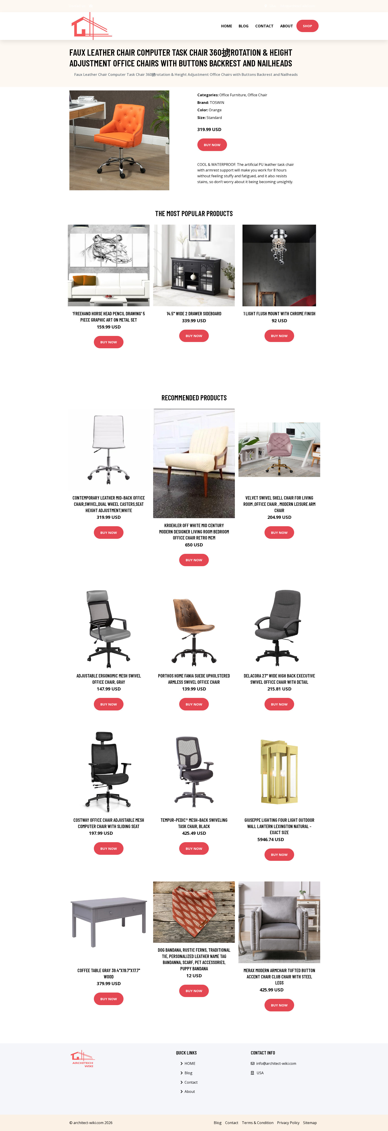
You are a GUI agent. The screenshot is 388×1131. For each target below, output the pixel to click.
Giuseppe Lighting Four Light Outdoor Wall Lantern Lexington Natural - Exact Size (279, 826)
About (286, 26)
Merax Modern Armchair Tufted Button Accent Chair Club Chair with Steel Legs (279, 976)
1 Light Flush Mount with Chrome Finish (279, 313)
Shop (307, 26)
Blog (244, 26)
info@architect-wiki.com (297, 6)
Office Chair (257, 94)
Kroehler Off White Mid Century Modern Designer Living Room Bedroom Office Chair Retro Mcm (194, 531)
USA (273, 6)
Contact (264, 26)
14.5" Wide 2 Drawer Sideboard (194, 313)
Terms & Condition (257, 1122)
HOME (226, 26)
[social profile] (91, 6)
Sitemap (310, 1122)
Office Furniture (232, 94)
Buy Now (212, 144)
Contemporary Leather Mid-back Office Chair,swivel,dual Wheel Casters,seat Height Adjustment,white (109, 504)
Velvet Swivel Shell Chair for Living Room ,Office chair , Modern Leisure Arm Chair (279, 504)
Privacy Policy (288, 1122)
